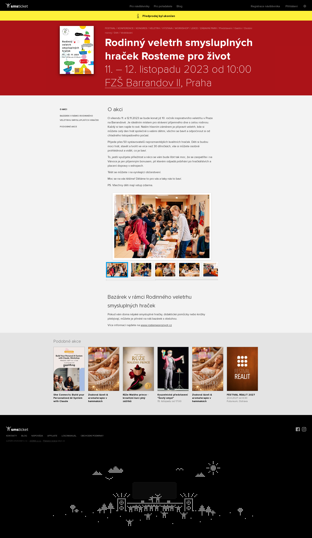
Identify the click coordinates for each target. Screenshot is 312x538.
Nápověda (37, 435)
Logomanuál (69, 435)
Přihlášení (291, 6)
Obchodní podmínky (92, 435)
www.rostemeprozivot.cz (156, 325)
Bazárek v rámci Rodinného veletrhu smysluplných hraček (79, 118)
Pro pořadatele (163, 6)
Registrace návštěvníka (265, 6)
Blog (179, 6)
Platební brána (50, 441)
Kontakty (11, 435)
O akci (63, 109)
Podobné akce (68, 126)
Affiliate (52, 435)
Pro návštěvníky (140, 6)
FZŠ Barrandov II (143, 83)
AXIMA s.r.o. (35, 441)
